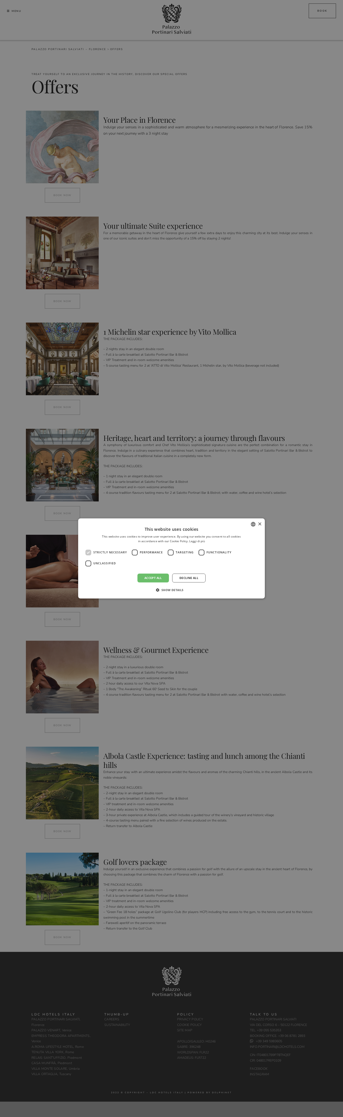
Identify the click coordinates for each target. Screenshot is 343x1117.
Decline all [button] (188, 578)
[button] (171, 590)
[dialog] (171, 558)
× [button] (259, 524)
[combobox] (253, 524)
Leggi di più (197, 541)
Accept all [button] (153, 578)
